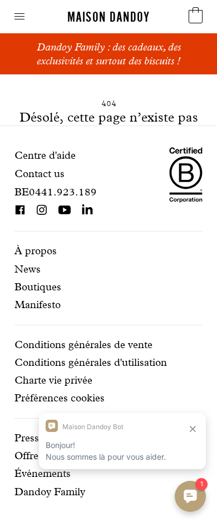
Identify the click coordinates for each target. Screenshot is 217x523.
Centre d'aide (45, 155)
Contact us (39, 173)
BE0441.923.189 (55, 191)
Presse (29, 437)
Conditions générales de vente (83, 344)
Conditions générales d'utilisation (90, 362)
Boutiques (37, 286)
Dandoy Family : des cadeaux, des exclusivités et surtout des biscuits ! (109, 54)
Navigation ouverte (19, 16)
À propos (35, 250)
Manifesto (37, 304)
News (27, 269)
